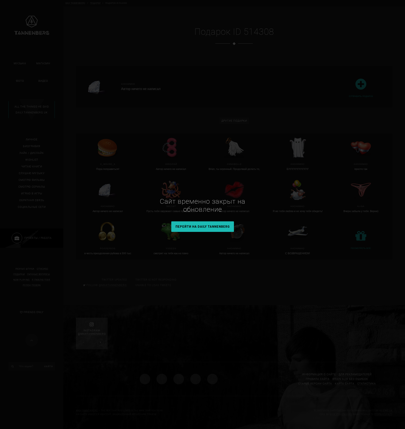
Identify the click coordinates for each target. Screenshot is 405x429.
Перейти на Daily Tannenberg (203, 226)
